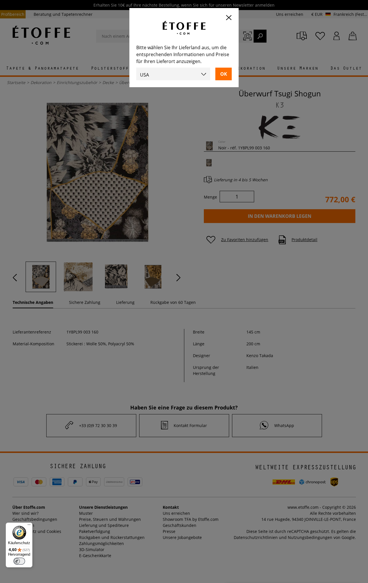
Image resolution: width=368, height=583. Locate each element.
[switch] (19, 561)
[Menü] (29, 526)
